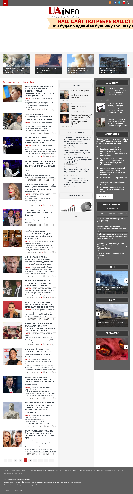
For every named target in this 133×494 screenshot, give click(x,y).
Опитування (112, 134)
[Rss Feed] (110, 2)
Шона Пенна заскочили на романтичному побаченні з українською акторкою (38, 283)
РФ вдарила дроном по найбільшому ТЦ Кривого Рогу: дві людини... (80, 70)
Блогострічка (76, 132)
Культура (53, 470)
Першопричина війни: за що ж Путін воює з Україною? (81, 106)
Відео (112, 300)
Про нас (6, 485)
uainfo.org (28, 482)
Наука (59, 470)
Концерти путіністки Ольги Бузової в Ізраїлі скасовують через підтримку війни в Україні (40, 304)
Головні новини (15, 470)
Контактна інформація (17, 485)
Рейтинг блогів (8, 473)
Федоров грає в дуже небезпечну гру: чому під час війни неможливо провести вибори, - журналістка (117, 92)
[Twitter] (118, 2)
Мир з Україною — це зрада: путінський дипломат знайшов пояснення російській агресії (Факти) (76, 181)
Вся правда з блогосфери (12, 82)
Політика (24, 470)
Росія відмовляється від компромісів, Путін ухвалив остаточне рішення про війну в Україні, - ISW (112, 236)
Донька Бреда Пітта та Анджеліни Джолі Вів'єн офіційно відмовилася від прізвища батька (112, 246)
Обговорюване (111, 204)
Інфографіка (76, 195)
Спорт (90, 470)
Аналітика (112, 83)
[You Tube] (123, 2)
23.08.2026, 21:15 (70, 148)
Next (129, 65)
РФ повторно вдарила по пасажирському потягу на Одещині (110, 321)
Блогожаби (112, 333)
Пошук (25, 82)
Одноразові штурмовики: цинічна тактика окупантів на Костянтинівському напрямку (81, 94)
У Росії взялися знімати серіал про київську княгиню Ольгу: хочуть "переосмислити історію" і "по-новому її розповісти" (39, 407)
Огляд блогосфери (109, 470)
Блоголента (120, 470)
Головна (6, 470)
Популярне (112, 209)
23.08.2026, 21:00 (70, 155)
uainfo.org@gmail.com (33, 485)
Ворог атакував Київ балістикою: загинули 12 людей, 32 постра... (109, 70)
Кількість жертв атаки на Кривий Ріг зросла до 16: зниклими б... (14, 70)
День (102, 214)
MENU (5, 3)
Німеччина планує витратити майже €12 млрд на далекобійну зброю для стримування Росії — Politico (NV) (78, 170)
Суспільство (33, 470)
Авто (75, 470)
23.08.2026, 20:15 (70, 187)
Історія (65, 470)
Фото (112, 267)
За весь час (122, 214)
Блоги (76, 85)
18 (51, 460)
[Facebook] (114, 2)
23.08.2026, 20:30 (70, 175)
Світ (47, 470)
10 (40, 460)
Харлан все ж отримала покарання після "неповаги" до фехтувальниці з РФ (40, 140)
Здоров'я (84, 470)
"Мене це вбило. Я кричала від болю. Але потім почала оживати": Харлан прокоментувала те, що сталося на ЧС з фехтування (40, 91)
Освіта (70, 470)
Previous (3, 65)
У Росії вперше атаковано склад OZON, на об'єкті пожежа (46, 70)
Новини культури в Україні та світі (43, 218)
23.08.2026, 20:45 (70, 164)
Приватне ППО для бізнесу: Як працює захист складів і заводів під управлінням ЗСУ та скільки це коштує (118, 108)
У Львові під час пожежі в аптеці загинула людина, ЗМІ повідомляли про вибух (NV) (78, 160)
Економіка (41, 470)
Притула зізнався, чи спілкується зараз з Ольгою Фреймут (38, 212)
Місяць (112, 214)
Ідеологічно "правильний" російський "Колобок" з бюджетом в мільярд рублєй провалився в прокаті (81, 119)
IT (79, 470)
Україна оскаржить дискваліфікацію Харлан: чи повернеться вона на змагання (40, 116)
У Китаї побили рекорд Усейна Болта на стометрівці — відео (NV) (77, 152)
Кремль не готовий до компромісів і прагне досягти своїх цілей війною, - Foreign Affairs (117, 122)
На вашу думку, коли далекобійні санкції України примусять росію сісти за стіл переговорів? (112, 141)
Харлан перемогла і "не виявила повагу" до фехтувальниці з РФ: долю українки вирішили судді (40, 163)
